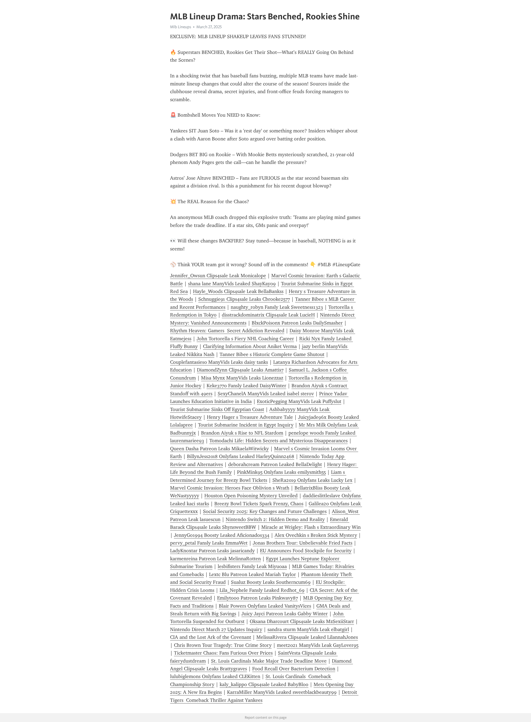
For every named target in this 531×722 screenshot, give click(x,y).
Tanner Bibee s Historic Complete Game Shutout (272, 354)
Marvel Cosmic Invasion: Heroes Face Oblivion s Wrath (229, 488)
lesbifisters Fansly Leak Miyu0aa (252, 566)
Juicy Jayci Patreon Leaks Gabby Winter (284, 614)
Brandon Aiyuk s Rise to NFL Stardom (242, 433)
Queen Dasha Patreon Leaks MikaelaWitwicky (219, 449)
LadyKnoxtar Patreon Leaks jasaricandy (212, 551)
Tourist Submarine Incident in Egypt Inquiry (245, 425)
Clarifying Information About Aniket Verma (250, 346)
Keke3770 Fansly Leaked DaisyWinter (246, 386)
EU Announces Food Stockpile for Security (306, 551)
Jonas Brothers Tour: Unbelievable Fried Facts (302, 543)
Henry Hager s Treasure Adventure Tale (250, 417)
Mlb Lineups (180, 26)
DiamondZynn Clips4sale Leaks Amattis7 (240, 370)
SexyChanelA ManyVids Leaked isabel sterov (266, 394)
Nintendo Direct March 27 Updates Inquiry (216, 629)
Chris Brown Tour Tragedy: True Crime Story (223, 645)
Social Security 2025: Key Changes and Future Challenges (265, 511)
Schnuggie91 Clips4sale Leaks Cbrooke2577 (244, 299)
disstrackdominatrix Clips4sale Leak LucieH (268, 315)
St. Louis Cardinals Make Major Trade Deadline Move (269, 661)
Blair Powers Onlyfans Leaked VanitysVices (265, 606)
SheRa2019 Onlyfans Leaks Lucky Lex (312, 480)
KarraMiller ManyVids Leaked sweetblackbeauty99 (282, 692)
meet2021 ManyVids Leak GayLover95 (317, 645)
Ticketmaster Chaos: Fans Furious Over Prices (223, 653)
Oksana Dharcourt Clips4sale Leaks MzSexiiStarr (302, 621)
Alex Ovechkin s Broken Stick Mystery (316, 535)
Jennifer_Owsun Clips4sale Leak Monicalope (218, 276)
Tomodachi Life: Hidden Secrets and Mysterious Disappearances (278, 441)
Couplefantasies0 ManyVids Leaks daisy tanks (219, 362)
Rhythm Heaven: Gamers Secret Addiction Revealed (227, 331)
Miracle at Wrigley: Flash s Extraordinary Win (311, 527)
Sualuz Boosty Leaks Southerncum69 (271, 582)
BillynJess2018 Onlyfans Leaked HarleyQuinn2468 (240, 456)
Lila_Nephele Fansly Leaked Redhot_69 (262, 590)
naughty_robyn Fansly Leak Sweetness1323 (277, 307)
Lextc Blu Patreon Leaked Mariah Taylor (252, 574)
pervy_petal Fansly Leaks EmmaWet (209, 543)
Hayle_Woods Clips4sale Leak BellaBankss (238, 291)
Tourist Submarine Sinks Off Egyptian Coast (217, 409)
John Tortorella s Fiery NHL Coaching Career (245, 339)
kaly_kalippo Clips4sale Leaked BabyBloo (264, 684)
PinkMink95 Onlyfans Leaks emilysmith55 (281, 472)
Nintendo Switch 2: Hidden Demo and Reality (275, 519)
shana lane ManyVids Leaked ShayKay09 (232, 284)
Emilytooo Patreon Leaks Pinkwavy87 (257, 598)
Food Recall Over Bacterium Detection (293, 669)
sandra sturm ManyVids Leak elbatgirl (308, 629)
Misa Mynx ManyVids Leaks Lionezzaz (242, 378)
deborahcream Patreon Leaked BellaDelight (275, 464)
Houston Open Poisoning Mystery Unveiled (251, 496)
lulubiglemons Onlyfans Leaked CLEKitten (215, 676)
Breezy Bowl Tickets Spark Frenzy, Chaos (258, 504)
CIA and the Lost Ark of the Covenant (210, 637)
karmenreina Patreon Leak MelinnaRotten (215, 559)
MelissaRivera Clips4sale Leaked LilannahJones (307, 637)
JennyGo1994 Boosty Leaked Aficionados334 (221, 535)
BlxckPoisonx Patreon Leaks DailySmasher (297, 323)
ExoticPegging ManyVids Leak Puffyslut (299, 401)
